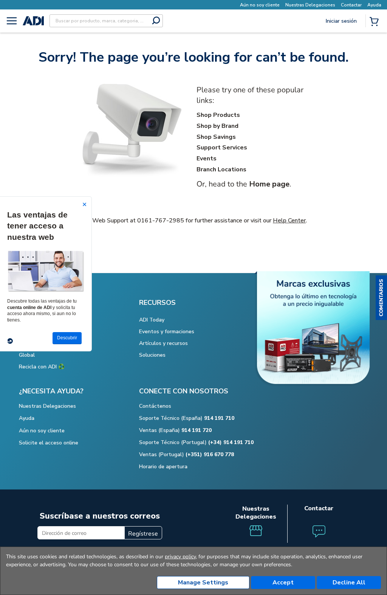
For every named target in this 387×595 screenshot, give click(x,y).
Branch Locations (221, 169)
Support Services (222, 147)
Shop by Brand (217, 126)
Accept (283, 582)
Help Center (289, 220)
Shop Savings (216, 137)
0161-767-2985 (160, 220)
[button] (381, 297)
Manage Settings (203, 582)
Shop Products (218, 115)
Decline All (349, 582)
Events (207, 158)
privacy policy (180, 556)
